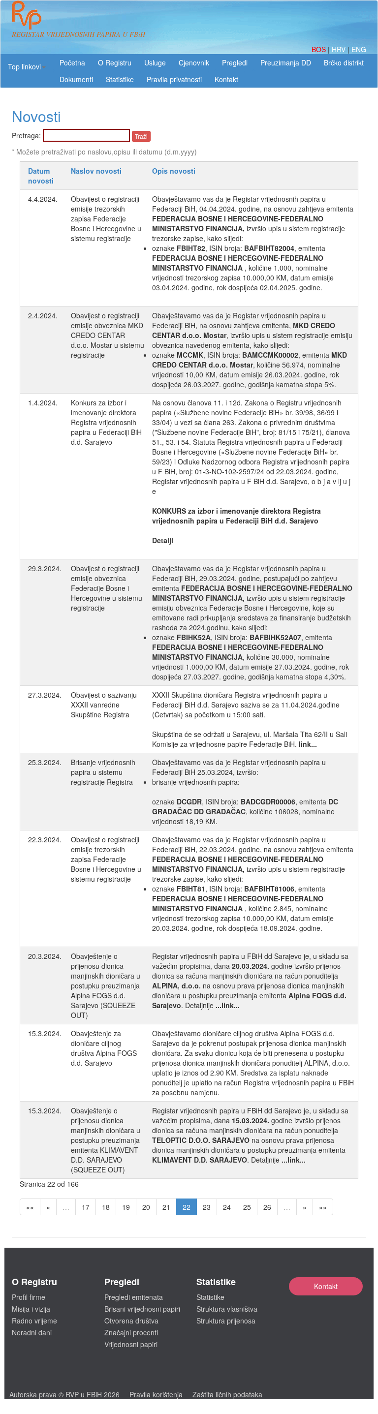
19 (126, 1207)
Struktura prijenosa (225, 1320)
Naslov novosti (96, 171)
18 (106, 1207)
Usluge (155, 62)
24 (227, 1207)
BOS (320, 49)
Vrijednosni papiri (131, 1344)
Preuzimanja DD (285, 62)
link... (308, 744)
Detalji (162, 540)
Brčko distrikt (344, 62)
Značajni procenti (131, 1332)
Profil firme (28, 1297)
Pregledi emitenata (133, 1297)
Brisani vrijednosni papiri (142, 1309)
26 (267, 1207)
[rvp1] (26, 14)
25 (247, 1207)
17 (86, 1207)
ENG (358, 49)
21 (166, 1207)
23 (207, 1207)
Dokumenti (76, 79)
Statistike (120, 79)
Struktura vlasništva (226, 1309)
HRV (339, 49)
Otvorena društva (131, 1320)
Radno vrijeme (34, 1320)
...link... (228, 1005)
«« (30, 1207)
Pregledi (235, 62)
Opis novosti (173, 171)
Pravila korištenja (156, 1394)
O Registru (114, 62)
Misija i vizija (31, 1309)
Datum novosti (41, 175)
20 (146, 1207)
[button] (26, 66)
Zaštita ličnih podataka (227, 1394)
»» (323, 1207)
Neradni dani (32, 1332)
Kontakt (326, 1286)
